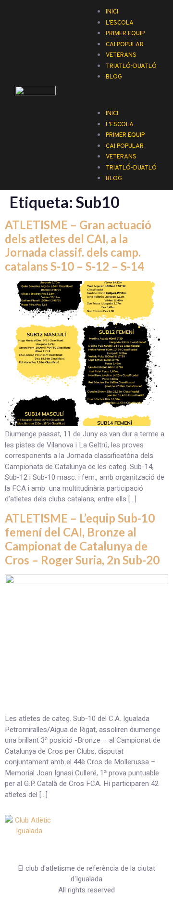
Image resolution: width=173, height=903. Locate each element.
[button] (124, 87)
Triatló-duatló (131, 66)
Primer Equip (125, 135)
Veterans (121, 157)
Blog (114, 77)
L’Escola (120, 125)
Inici (112, 114)
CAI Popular (125, 146)
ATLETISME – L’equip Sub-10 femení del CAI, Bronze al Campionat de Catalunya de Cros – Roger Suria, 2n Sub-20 (82, 538)
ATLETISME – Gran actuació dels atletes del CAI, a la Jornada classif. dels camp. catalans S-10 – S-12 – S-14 (78, 245)
